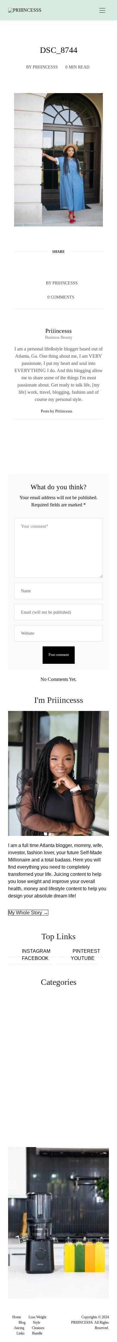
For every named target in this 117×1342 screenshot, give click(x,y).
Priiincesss (45, 67)
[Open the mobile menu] (102, 11)
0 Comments (60, 297)
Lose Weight (37, 1317)
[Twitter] (47, 266)
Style (36, 1322)
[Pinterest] (58, 266)
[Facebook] (36, 266)
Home (16, 1317)
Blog (22, 1322)
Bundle (37, 1333)
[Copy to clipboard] (81, 266)
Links (20, 1333)
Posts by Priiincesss (57, 411)
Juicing (19, 1328)
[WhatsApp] (70, 266)
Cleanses (38, 1328)
